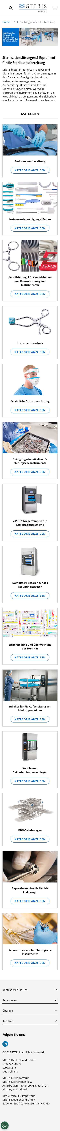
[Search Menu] (10, 8)
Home (6, 22)
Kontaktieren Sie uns (14, 990)
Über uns (8, 1010)
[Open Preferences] (5, 1125)
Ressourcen (9, 1000)
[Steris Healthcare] (33, 8)
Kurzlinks (7, 1021)
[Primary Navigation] (55, 8)
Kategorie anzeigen (30, 170)
